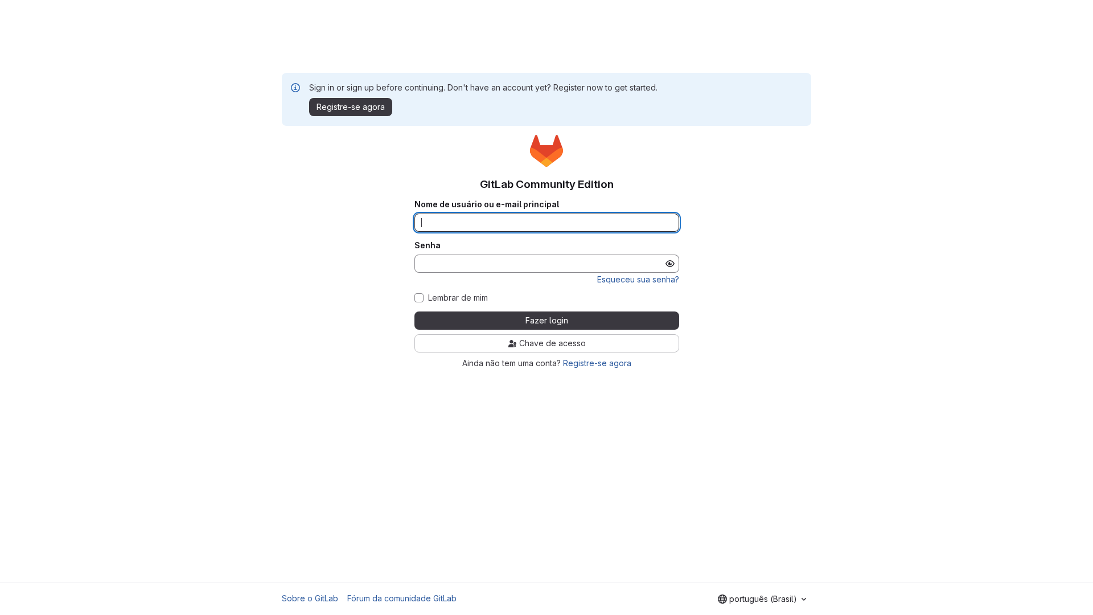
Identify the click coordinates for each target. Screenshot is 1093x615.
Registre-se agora (597, 363)
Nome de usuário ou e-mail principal (486, 204)
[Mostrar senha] (670, 264)
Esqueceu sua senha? (638, 279)
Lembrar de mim (458, 297)
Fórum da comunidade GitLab (402, 598)
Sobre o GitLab (310, 598)
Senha (427, 245)
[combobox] (762, 599)
